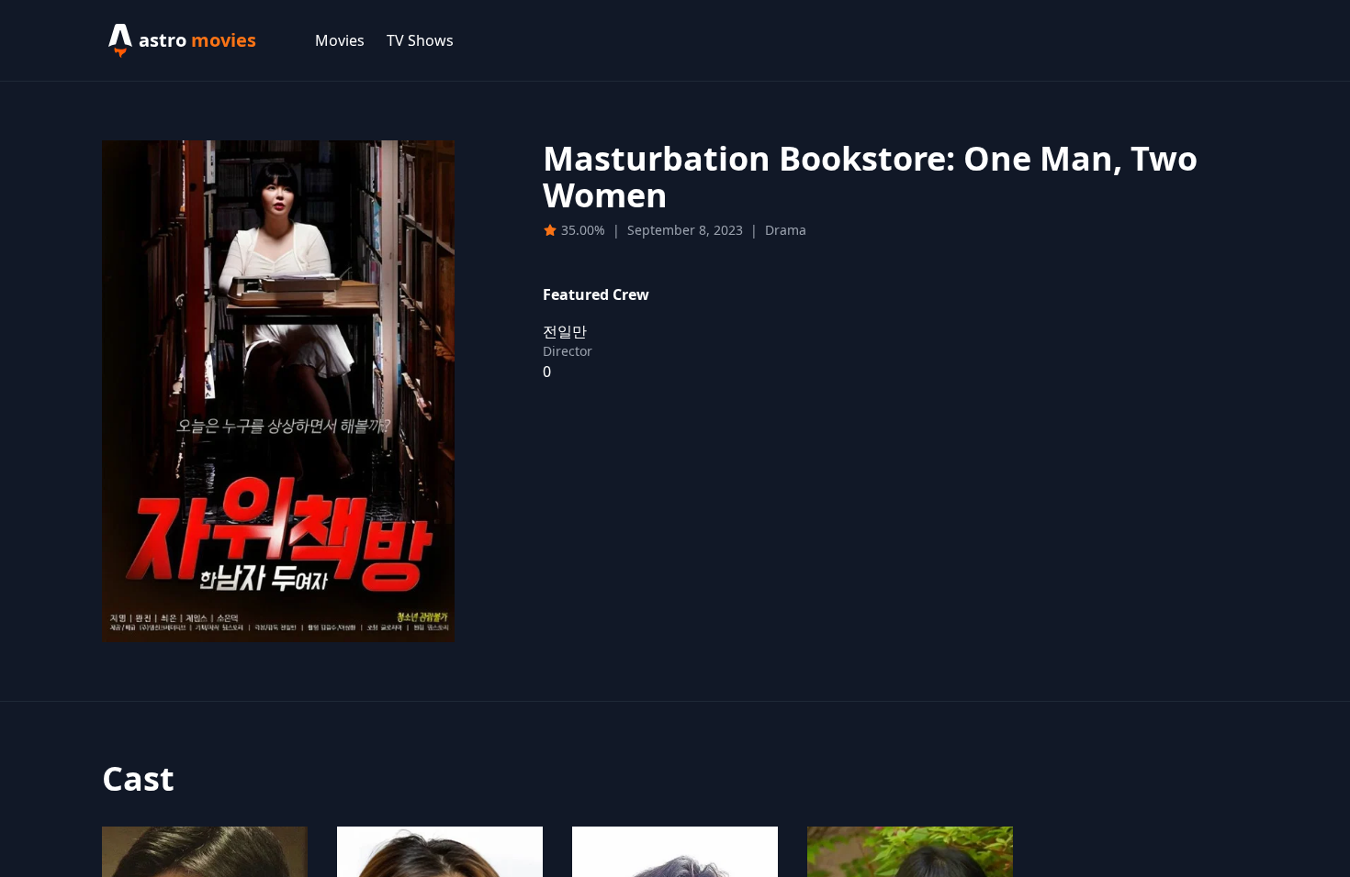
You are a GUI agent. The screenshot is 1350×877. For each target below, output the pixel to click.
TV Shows (420, 40)
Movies (340, 40)
